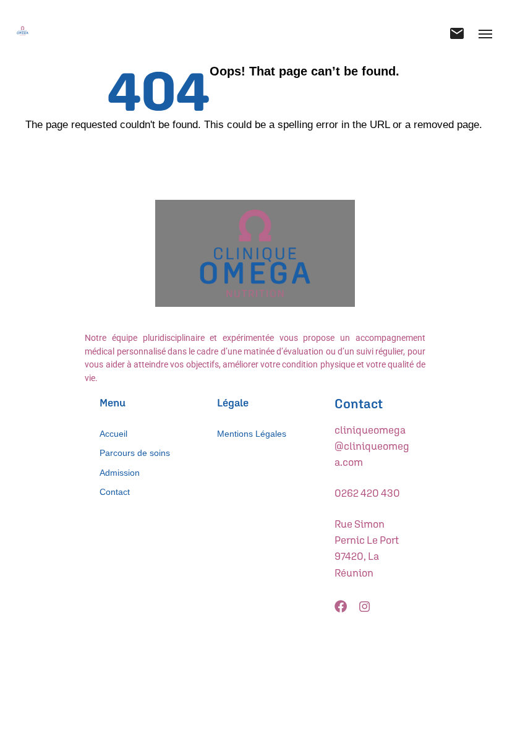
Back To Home (257, 150)
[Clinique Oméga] (22, 31)
